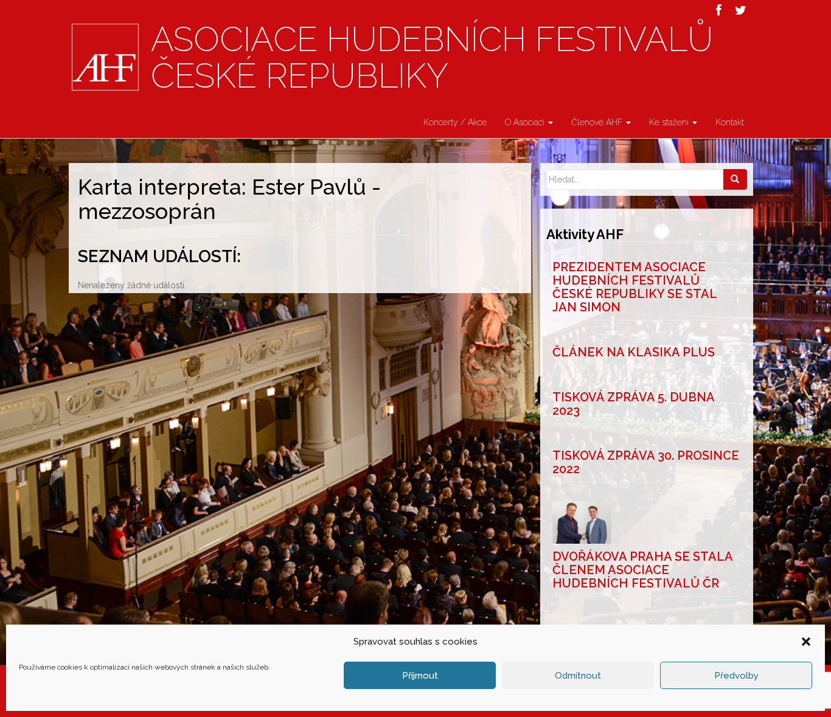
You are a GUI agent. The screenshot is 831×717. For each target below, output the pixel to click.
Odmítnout (578, 675)
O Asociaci (526, 122)
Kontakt (729, 122)
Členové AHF (598, 122)
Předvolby (736, 675)
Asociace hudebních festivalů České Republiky (432, 58)
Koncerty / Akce (455, 122)
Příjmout (420, 675)
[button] (806, 642)
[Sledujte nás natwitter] (740, 10)
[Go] (735, 179)
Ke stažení (670, 122)
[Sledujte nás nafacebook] (718, 10)
